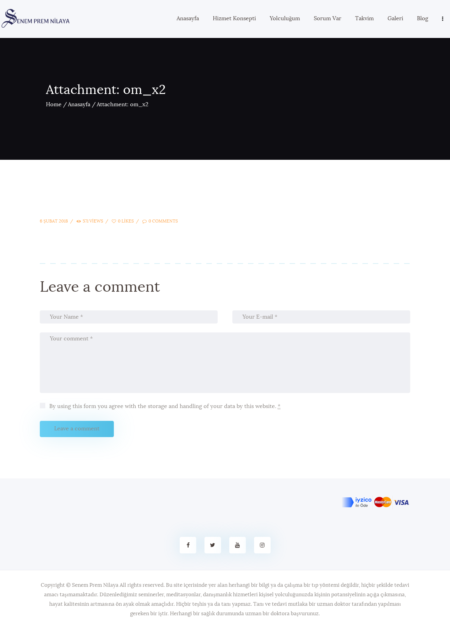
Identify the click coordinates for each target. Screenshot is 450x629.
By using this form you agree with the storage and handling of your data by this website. (164, 406)
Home (54, 104)
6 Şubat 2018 (54, 221)
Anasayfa (79, 104)
